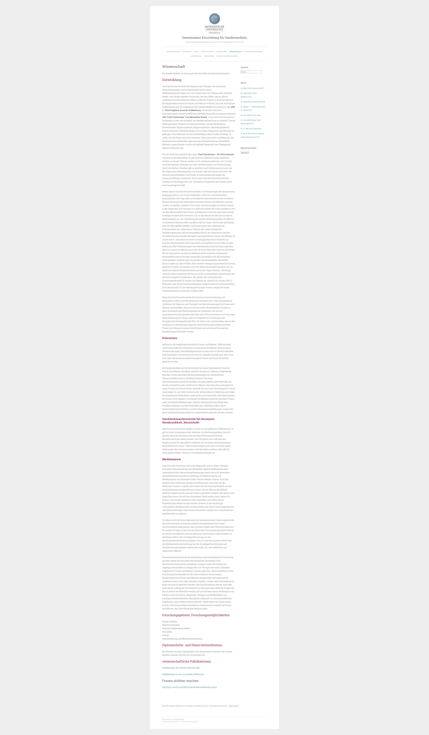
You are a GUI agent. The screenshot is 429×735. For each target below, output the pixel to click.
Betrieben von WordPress (173, 719)
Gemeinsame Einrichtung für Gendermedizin (214, 37)
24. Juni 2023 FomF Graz (250, 115)
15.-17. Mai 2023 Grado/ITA (251, 128)
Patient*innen (207, 51)
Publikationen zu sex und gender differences (183, 674)
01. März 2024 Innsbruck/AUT (252, 88)
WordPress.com (190, 722)
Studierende (221, 51)
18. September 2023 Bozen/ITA (253, 102)
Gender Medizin (173, 51)
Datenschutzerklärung (227, 56)
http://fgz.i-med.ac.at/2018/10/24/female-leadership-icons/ (189, 687)
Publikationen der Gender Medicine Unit (181, 667)
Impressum (209, 56)
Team (196, 51)
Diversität (187, 51)
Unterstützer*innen (253, 51)
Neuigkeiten (196, 56)
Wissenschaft (235, 51)
